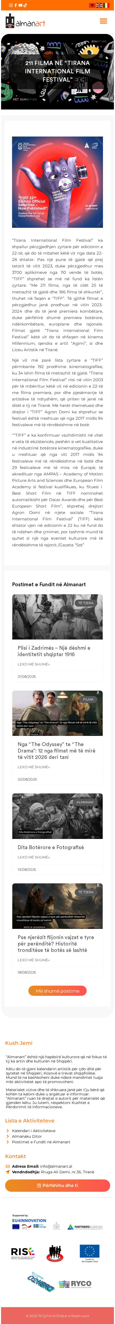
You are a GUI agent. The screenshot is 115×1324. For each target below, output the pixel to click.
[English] (99, 5)
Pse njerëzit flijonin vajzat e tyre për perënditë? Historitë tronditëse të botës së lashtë (56, 944)
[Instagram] (11, 5)
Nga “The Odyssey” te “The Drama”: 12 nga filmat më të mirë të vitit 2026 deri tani (56, 751)
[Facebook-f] (16, 5)
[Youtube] (20, 5)
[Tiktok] (25, 5)
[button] (104, 21)
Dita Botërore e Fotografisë (51, 847)
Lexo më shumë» (34, 664)
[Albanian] (92, 5)
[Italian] (106, 5)
